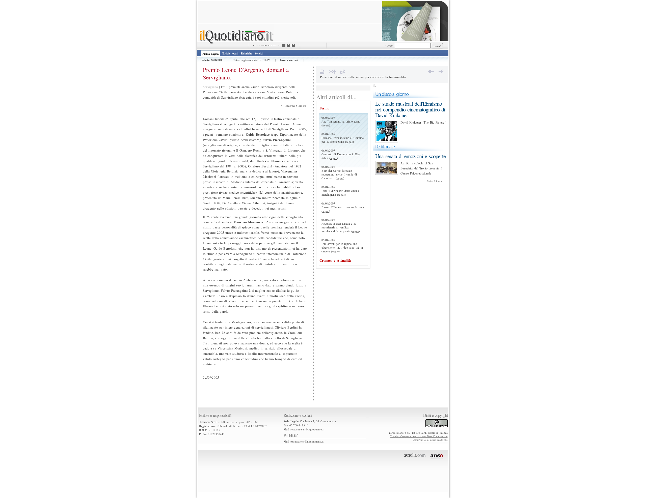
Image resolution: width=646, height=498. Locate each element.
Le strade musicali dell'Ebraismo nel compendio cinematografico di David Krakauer (410, 109)
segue (325, 125)
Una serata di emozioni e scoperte (410, 156)
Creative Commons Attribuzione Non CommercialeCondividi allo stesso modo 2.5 (419, 438)
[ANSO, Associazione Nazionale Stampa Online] (437, 459)
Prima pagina (210, 54)
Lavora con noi (289, 60)
